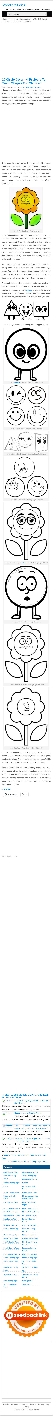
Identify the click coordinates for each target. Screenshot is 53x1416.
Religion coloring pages (11, 1254)
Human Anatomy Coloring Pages (27, 1113)
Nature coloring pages (30, 1238)
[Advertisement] (26, 51)
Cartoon (25, 1183)
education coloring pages (20, 19)
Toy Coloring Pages (10, 1274)
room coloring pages (29, 1254)
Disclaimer (33, 1404)
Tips (23, 1271)
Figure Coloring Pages (30, 1208)
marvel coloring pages (11, 1235)
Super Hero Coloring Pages (29, 1262)
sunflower (23, 563)
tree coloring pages (10, 1281)
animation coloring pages (9, 1177)
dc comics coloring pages (29, 1187)
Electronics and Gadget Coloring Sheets (30, 1197)
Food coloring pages (29, 1215)
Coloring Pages (14, 5)
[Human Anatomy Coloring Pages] (8, 1112)
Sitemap (26, 1407)
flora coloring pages (10, 1212)
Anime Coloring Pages (29, 1176)
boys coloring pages (29, 1179)
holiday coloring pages (11, 1229)
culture (5, 1186)
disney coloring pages (11, 1192)
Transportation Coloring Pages (30, 1276)
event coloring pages (10, 1202)
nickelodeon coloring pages (29, 1243)
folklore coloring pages (11, 1215)
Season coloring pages (11, 1258)
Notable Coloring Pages (11, 1248)
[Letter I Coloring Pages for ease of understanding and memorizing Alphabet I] (8, 1127)
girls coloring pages (29, 1225)
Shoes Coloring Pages (30, 1258)
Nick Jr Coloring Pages (11, 1242)
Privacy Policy (43, 1404)
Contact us (24, 1404)
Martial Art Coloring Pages (28, 1230)
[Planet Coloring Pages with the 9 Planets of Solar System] (8, 1100)
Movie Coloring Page (29, 1235)
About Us (6, 1404)
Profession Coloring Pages (29, 1249)
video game (26, 1284)
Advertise (15, 1404)
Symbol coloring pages (30, 1267)
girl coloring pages (10, 1225)
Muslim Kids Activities (10, 1238)
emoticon (17, 382)
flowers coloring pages (30, 1212)
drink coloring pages (29, 1192)
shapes (29, 290)
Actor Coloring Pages (10, 1172)
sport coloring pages (10, 1261)
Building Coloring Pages (11, 1183)
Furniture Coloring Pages (28, 1220)
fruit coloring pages (10, 1219)
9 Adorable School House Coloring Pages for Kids (28, 1162)
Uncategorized (27, 1281)
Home (5, 19)
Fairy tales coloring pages (29, 1203)
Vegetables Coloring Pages (10, 1285)
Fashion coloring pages (11, 1208)
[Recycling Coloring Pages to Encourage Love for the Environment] (8, 1140)
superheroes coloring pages (10, 1269)
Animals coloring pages (30, 1172)
